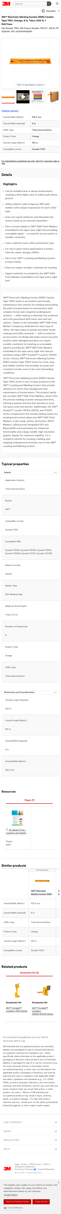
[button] (13, 1208)
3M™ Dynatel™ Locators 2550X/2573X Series (42, 1011)
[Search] (49, 3)
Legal (17, 1164)
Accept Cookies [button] (41, 1202)
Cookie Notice (10, 1195)
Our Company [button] (13, 1122)
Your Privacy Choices (23, 1169)
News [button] (7, 1131)
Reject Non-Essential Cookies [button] (17, 1202)
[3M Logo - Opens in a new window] (6, 3)
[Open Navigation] (57, 4)
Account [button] (50, 11)
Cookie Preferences (46, 1169)
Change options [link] (9, 111)
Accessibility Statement (24, 1167)
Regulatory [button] (12, 1140)
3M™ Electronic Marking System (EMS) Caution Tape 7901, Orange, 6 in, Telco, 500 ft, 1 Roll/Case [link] (41, 893)
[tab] (29, 800)
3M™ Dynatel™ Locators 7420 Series (17, 1009)
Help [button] (7, 1149)
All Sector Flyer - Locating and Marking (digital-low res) (17, 832)
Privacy (24, 1164)
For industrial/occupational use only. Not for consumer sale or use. (30, 162)
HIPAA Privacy (35, 1164)
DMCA (46, 1164)
